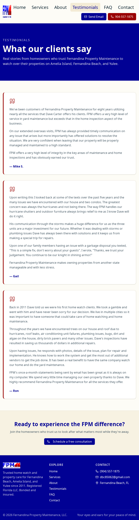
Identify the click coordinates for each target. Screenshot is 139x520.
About (60, 7)
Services (40, 7)
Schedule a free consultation (72, 442)
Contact (126, 7)
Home (19, 7)
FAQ (108, 7)
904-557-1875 (124, 17)
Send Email (96, 17)
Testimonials (85, 7)
